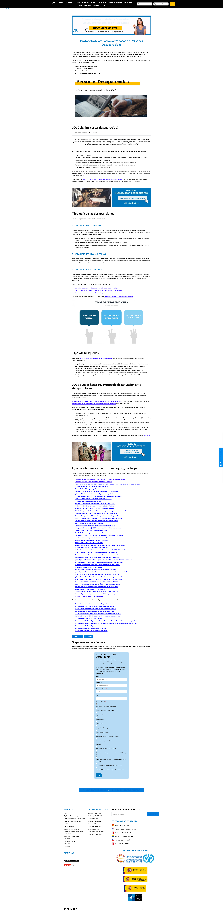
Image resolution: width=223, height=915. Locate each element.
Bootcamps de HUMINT (95, 816)
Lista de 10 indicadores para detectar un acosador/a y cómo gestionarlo (98, 290)
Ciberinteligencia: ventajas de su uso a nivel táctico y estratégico (96, 552)
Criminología (99, 723)
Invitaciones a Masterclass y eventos (106, 748)
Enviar (98, 775)
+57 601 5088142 (120, 836)
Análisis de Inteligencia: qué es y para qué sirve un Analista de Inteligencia (98, 579)
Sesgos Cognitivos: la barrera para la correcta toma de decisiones (96, 586)
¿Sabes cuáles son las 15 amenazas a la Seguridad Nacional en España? (97, 564)
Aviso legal (67, 843)
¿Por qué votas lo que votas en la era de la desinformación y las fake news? (99, 562)
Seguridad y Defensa (101, 715)
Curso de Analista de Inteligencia (85, 626)
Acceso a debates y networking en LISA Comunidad (110, 770)
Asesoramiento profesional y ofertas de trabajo (109, 765)
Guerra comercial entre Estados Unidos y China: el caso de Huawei (96, 555)
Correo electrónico (101, 689)
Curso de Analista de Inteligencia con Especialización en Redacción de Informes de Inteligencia (105, 621)
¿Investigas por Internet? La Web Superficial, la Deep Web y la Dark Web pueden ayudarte (104, 559)
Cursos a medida (93, 818)
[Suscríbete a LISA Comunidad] (111, 25)
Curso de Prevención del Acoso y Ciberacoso (118, 296)
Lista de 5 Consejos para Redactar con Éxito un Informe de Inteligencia (97, 584)
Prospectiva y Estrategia (102, 728)
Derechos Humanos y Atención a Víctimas (107, 736)
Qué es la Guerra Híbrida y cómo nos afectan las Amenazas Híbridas (97, 557)
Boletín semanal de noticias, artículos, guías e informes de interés (111, 760)
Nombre (98, 676)
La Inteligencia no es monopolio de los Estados (90, 589)
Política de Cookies (69, 841)
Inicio (65, 813)
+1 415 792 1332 (120, 829)
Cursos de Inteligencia (94, 821)
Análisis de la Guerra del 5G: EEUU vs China (89, 542)
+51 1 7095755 (119, 843)
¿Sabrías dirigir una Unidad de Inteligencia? (89, 567)
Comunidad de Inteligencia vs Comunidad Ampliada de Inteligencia (96, 591)
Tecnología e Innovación (102, 732)
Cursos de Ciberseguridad (95, 824)
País (97, 695)
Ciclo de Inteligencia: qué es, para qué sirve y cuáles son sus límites (96, 581)
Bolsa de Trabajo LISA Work (72, 821)
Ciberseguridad (100, 719)
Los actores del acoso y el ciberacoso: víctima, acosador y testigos (96, 288)
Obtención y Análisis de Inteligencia (106, 706)
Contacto (67, 846)
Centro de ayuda (69, 826)
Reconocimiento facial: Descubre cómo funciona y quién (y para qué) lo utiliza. (100, 479)
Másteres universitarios (95, 813)
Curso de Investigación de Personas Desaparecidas (95, 358)
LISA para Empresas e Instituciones (74, 818)
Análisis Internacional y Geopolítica (105, 710)
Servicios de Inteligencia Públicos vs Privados (89, 523)
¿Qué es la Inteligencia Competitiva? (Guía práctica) (91, 547)
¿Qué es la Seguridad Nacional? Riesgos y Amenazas (92, 540)
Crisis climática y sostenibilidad (104, 741)
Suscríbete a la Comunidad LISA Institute (126, 809)
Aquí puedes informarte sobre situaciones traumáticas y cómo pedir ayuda (96, 401)
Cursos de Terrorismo (94, 829)
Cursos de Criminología (95, 834)
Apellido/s (99, 682)
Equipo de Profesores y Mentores (74, 816)
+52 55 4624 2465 (120, 832)
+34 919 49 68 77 (120, 825)
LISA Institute (146, 909)
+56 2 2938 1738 (120, 840)
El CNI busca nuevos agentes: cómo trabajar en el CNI (92, 537)
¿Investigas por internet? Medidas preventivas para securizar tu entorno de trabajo (102, 572)
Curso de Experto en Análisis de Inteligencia (89, 618)
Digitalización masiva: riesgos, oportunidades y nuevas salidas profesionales (100, 545)
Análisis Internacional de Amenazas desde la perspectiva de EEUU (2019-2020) (100, 550)
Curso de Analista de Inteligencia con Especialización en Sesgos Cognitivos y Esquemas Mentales (106, 623)
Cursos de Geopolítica (94, 826)
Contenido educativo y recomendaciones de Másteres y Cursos (111, 754)
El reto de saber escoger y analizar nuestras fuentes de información (97, 574)
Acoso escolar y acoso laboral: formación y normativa (92, 293)
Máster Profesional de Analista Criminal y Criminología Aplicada (103, 179)
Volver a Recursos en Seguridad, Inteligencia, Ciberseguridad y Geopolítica (113, 790)
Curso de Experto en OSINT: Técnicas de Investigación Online (94, 606)
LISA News (67, 824)
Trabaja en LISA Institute (71, 829)
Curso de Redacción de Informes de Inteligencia (90, 628)
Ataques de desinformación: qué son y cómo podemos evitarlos (95, 569)
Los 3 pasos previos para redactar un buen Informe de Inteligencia (96, 520)
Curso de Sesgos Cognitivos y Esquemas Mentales (91, 630)
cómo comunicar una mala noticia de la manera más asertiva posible (94, 403)
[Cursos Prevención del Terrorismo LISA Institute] (111, 197)
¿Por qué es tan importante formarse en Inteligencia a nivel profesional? (98, 577)
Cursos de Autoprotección (96, 831)
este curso (147, 435)
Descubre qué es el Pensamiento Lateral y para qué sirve (93, 481)
